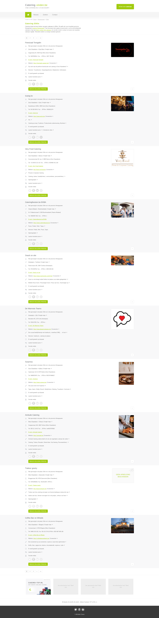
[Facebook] (79, 609)
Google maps (49, 49)
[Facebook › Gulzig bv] (33, 137)
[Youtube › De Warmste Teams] (41, 350)
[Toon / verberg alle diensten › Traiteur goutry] (56, 496)
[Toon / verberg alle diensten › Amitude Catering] (56, 442)
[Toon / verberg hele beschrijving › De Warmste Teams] (56, 332)
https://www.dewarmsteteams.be (42, 329)
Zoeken (45, 14)
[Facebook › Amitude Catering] (33, 456)
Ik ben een (125, 6)
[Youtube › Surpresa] (41, 403)
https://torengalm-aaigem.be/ (41, 63)
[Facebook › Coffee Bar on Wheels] (33, 559)
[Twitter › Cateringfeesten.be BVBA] (29, 243)
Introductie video (48, 130)
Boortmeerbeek (42, 209)
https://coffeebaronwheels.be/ (41, 538)
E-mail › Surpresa (33, 379)
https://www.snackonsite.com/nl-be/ (42, 276)
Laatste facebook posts (35, 76)
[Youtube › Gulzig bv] (41, 137)
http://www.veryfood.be (39, 169)
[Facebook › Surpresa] (33, 403)
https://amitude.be (38, 435)
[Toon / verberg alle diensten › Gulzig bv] (56, 123)
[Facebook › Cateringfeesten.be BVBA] (33, 243)
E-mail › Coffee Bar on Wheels (36, 535)
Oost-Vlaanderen (32, 49)
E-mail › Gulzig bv (33, 113)
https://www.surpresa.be (39, 382)
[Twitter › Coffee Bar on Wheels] (29, 559)
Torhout (41, 421)
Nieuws (35, 14)
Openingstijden (33, 179)
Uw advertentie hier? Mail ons (66, 586)
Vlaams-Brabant (32, 209)
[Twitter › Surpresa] (29, 403)
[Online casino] (39, 587)
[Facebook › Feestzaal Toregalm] (33, 84)
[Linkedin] (83, 609)
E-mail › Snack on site (34, 272)
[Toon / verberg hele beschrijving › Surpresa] (56, 386)
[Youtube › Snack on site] (41, 296)
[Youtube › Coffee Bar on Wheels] (41, 559)
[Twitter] (75, 609)
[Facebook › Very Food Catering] (33, 190)
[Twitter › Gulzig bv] (29, 137)
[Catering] (28, 15)
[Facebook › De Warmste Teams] (33, 350)
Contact (54, 14)
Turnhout (37, 262)
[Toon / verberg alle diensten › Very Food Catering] (56, 176)
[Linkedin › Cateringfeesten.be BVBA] (37, 243)
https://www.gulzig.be (39, 116)
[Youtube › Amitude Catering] (41, 456)
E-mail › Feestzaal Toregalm (35, 59)
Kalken (40, 368)
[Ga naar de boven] (132, 88)
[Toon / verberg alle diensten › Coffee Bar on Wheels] (56, 545)
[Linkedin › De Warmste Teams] (37, 350)
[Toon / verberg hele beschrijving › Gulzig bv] (56, 120)
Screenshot (53, 63)
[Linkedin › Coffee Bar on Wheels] (37, 559)
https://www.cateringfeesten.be (41, 222)
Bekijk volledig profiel (38, 89)
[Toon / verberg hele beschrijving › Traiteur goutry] (56, 492)
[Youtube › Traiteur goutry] (41, 506)
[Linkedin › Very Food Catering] (37, 190)
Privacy (83, 614)
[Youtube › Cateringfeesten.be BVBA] (41, 243)
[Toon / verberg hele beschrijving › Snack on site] (56, 279)
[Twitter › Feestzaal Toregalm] (29, 84)
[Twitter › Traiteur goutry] (29, 506)
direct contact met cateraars (43, 30)
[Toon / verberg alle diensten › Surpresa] (56, 389)
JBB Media (78, 614)
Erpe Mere (41, 49)
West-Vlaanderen (32, 421)
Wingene (41, 524)
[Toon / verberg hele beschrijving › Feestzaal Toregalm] (56, 67)
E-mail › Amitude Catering (35, 432)
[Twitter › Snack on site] (29, 296)
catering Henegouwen (38, 28)
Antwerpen (31, 262)
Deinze (40, 155)
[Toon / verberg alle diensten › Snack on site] (56, 283)
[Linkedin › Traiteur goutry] (37, 506)
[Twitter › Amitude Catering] (29, 456)
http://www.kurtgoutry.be (39, 488)
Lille (36, 315)
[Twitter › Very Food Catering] (29, 190)
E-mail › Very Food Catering (35, 166)
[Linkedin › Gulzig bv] (37, 137)
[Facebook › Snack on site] (33, 296)
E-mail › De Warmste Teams (35, 325)
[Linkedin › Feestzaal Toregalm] (37, 84)
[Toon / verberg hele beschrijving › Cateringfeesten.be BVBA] (56, 226)
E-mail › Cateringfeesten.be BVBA (37, 219)
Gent (40, 102)
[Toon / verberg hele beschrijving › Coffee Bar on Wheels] (56, 542)
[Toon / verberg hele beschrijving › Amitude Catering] (56, 439)
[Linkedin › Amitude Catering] (37, 456)
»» (40, 38)
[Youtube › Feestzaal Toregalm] (41, 84)
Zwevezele (42, 475)
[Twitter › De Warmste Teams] (29, 350)
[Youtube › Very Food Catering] (41, 190)
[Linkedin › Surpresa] (37, 403)
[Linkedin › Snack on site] (37, 296)
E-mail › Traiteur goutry (34, 485)
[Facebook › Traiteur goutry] (33, 506)
